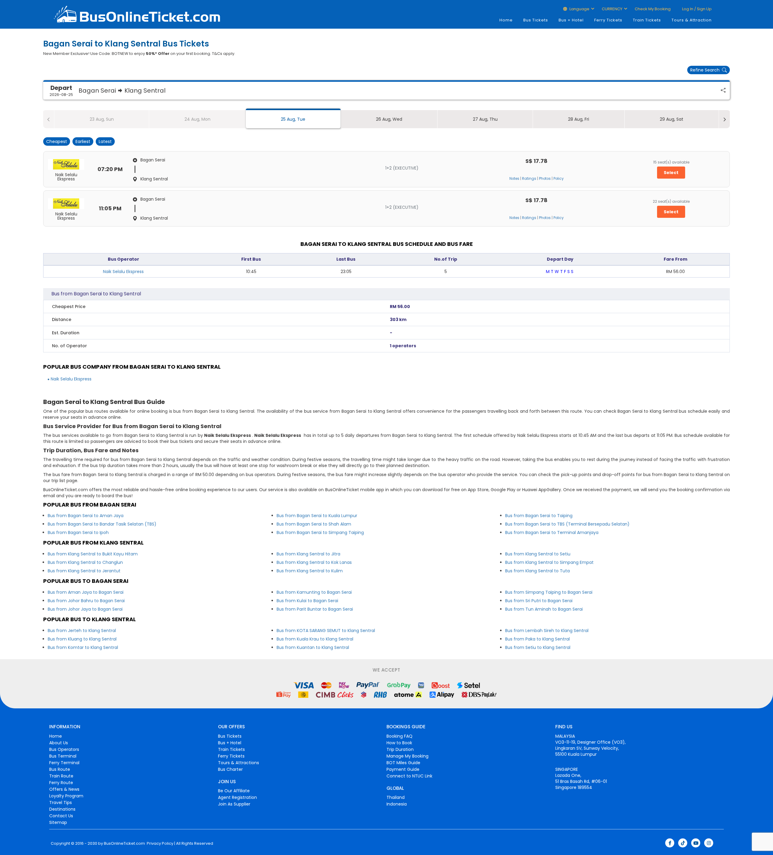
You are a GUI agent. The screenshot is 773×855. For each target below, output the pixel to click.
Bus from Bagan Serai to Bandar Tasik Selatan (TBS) (102, 524)
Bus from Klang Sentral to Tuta (537, 571)
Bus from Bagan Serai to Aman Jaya (85, 516)
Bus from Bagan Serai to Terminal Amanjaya (551, 532)
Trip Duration (400, 749)
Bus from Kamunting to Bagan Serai (314, 592)
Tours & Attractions (238, 763)
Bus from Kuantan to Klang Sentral (313, 647)
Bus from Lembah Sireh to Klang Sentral (547, 631)
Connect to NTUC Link (409, 776)
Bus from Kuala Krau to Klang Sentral (315, 639)
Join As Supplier (234, 804)
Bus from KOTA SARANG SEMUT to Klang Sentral (326, 631)
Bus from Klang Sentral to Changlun (85, 562)
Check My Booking (653, 9)
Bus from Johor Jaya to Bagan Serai (85, 609)
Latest (105, 141)
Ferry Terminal (64, 763)
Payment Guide (402, 769)
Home (506, 20)
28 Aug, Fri (578, 119)
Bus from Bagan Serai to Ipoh (78, 532)
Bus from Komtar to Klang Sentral (83, 647)
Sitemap (58, 822)
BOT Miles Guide (403, 763)
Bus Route (59, 769)
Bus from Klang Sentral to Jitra (308, 554)
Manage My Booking (407, 756)
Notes (514, 178)
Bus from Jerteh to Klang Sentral (82, 631)
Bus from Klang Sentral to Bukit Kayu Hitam (93, 554)
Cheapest (56, 141)
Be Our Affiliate (234, 791)
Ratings (529, 178)
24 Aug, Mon (197, 119)
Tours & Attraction (692, 20)
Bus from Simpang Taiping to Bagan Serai (548, 592)
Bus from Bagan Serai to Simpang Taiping (320, 532)
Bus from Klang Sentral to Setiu (537, 554)
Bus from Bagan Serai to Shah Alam (314, 524)
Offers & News (64, 789)
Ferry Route (61, 783)
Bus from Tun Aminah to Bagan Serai (544, 609)
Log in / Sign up (696, 9)
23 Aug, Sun (102, 119)
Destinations (62, 809)
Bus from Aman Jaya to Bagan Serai (85, 592)
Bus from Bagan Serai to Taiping (539, 516)
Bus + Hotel (571, 20)
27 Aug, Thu (485, 119)
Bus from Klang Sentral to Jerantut (84, 571)
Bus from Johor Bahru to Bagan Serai (86, 601)
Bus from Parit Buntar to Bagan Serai (315, 609)
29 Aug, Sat (671, 119)
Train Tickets (647, 20)
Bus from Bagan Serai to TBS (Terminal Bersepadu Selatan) (567, 524)
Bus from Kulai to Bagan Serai (307, 601)
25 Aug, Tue (293, 119)
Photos (545, 178)
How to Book (399, 743)
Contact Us (61, 816)
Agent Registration (237, 797)
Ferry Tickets (608, 20)
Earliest (82, 141)
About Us (58, 743)
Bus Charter (230, 769)
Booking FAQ (399, 736)
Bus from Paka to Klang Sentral (537, 639)
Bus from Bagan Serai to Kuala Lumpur (317, 516)
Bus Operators (64, 749)
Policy (558, 178)
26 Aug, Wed (389, 119)
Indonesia (396, 804)
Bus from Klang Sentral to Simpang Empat (549, 562)
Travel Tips (60, 802)
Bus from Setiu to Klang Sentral (537, 647)
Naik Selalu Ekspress (123, 272)
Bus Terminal (62, 756)
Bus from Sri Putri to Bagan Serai (539, 601)
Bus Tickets (535, 20)
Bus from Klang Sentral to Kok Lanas (314, 562)
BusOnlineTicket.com (124, 843)
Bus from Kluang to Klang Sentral (82, 639)
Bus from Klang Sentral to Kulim (310, 571)
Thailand (395, 797)
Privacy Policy (159, 843)
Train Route (61, 776)
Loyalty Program (66, 796)
